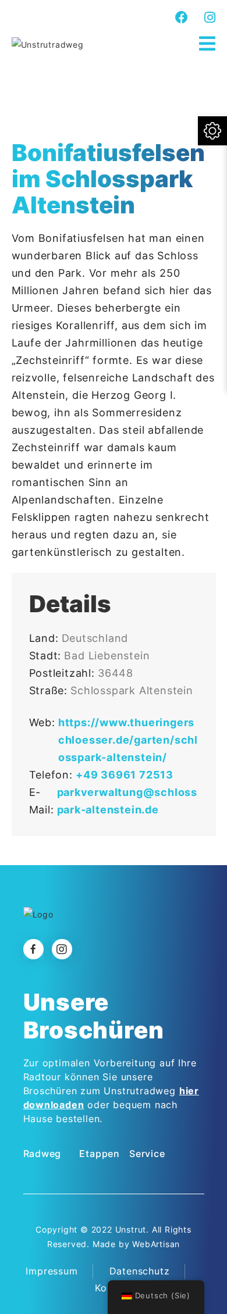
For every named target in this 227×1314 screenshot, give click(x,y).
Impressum (51, 1271)
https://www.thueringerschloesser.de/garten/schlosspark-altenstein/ (128, 739)
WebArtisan (156, 1244)
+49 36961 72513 (124, 775)
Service (147, 1153)
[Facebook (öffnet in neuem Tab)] (182, 17)
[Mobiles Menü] (207, 44)
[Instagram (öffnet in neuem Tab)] (208, 17)
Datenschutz (139, 1271)
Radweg (42, 1153)
